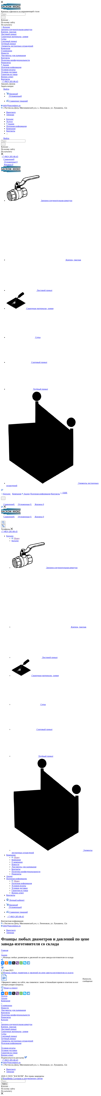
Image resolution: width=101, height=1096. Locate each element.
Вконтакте (11, 112)
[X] (13, 962)
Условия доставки (9, 1050)
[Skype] (24, 962)
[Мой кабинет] (2, 501)
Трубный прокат (8, 1038)
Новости (5, 1008)
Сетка (3, 1034)
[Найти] (3, 17)
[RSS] (2, 965)
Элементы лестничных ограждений (17, 1041)
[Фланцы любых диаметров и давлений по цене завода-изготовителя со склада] (37, 973)
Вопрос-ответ (7, 1055)
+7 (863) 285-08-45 (10, 81)
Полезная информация (22, 883)
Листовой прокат (9, 1029)
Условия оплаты (8, 1048)
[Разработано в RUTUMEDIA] (22, 1078)
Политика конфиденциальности (15, 1015)
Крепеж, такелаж (8, 1027)
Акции (4, 998)
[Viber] (17, 962)
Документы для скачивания (13, 1010)
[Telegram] (28, 962)
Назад (16, 538)
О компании (6, 1005)
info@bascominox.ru (12, 105)
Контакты (5, 1012)
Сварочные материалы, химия (14, 1031)
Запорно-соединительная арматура (16, 1024)
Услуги (4, 996)
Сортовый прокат (9, 1036)
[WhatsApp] (21, 962)
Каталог (15, 541)
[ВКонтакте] (2, 962)
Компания (16, 860)
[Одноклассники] (6, 962)
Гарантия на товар (9, 1053)
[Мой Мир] (10, 962)
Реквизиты (6, 1017)
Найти (4, 1084)
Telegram (10, 115)
